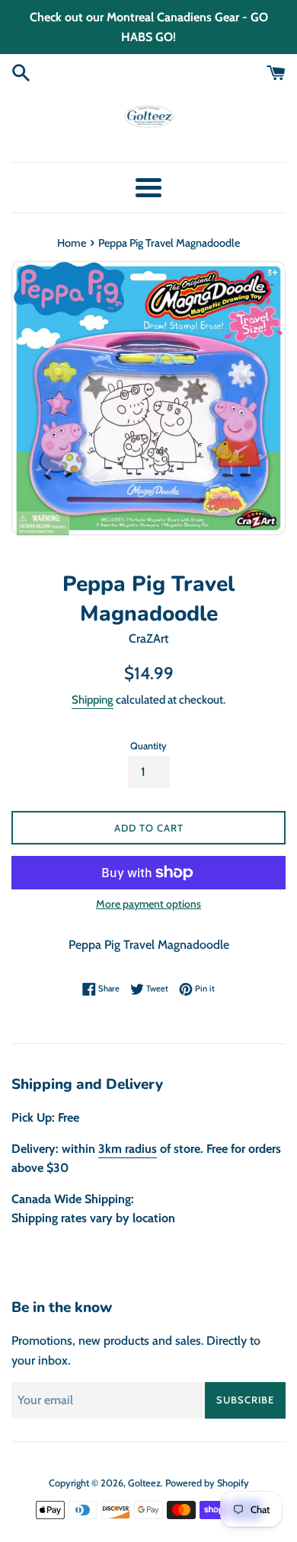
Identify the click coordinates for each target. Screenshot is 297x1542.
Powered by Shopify (207, 1483)
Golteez (144, 1483)
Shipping (92, 700)
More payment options (148, 904)
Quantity (148, 746)
